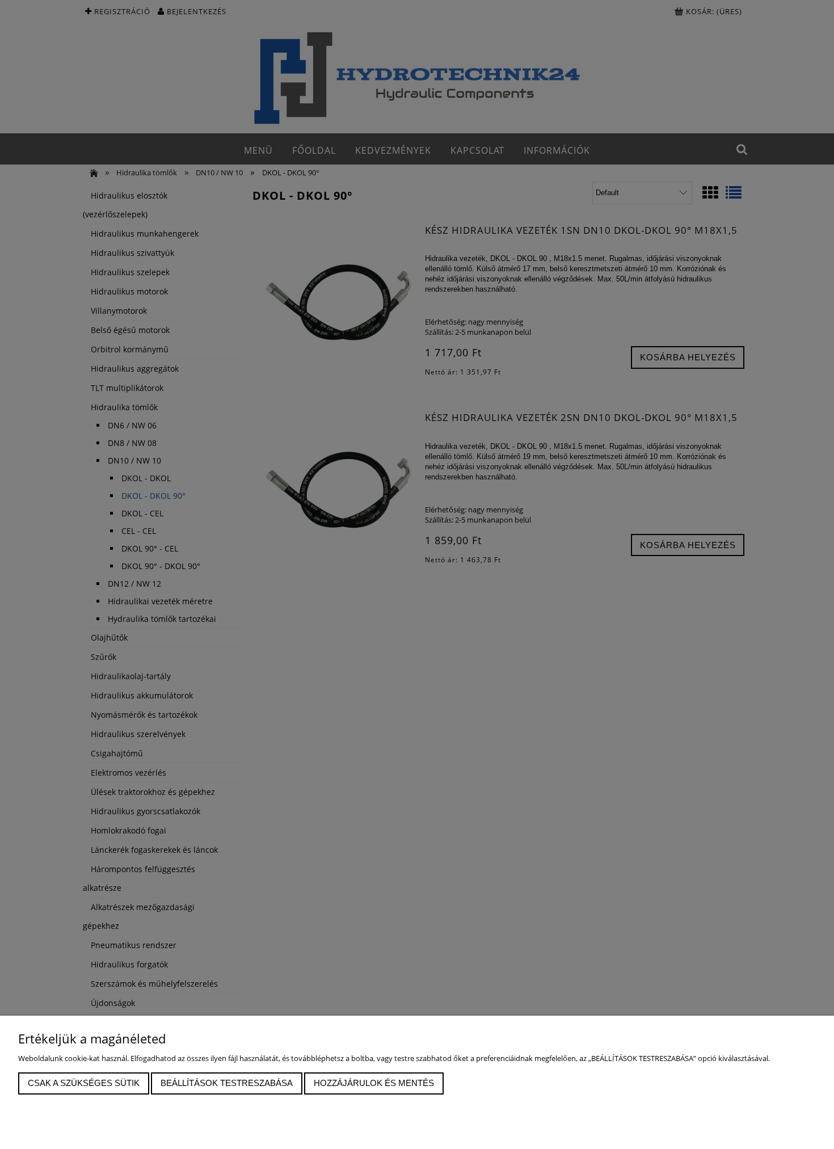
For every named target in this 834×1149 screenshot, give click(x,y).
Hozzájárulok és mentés (374, 1083)
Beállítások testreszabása (227, 1083)
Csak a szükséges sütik (84, 1083)
